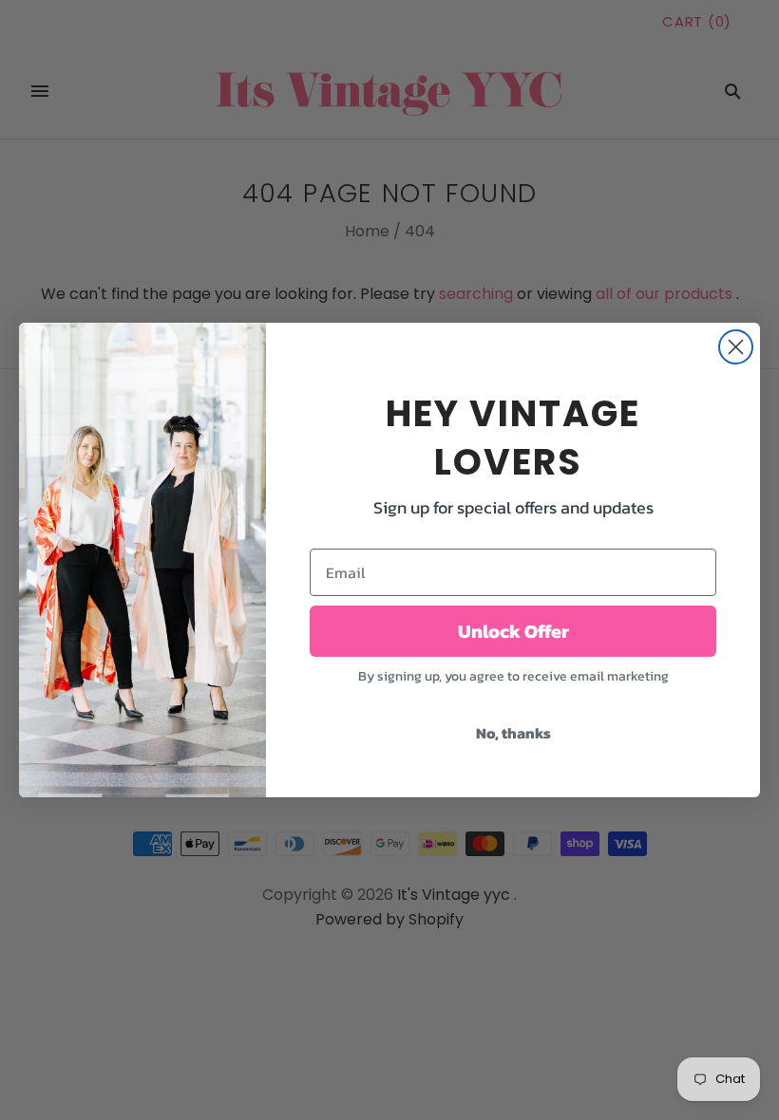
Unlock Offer (513, 631)
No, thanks (513, 732)
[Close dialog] (735, 347)
